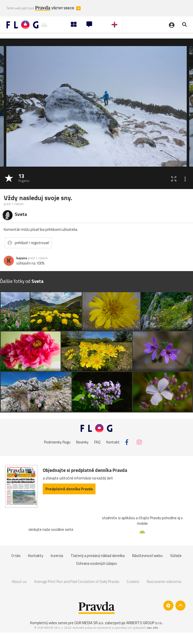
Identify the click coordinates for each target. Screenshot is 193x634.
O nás (16, 555)
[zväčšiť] (173, 178)
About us (19, 581)
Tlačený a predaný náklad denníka (98, 555)
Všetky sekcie (63, 8)
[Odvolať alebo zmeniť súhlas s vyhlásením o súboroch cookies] (168, 606)
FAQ (97, 442)
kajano (21, 257)
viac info (152, 627)
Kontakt (113, 442)
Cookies (133, 581)
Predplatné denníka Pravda (69, 489)
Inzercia (57, 555)
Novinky (82, 442)
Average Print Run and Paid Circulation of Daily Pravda (76, 581)
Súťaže (176, 555)
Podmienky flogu (57, 442)
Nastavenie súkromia (164, 581)
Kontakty (35, 555)
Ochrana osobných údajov (96, 563)
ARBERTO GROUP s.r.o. (144, 623)
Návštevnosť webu (147, 555)
